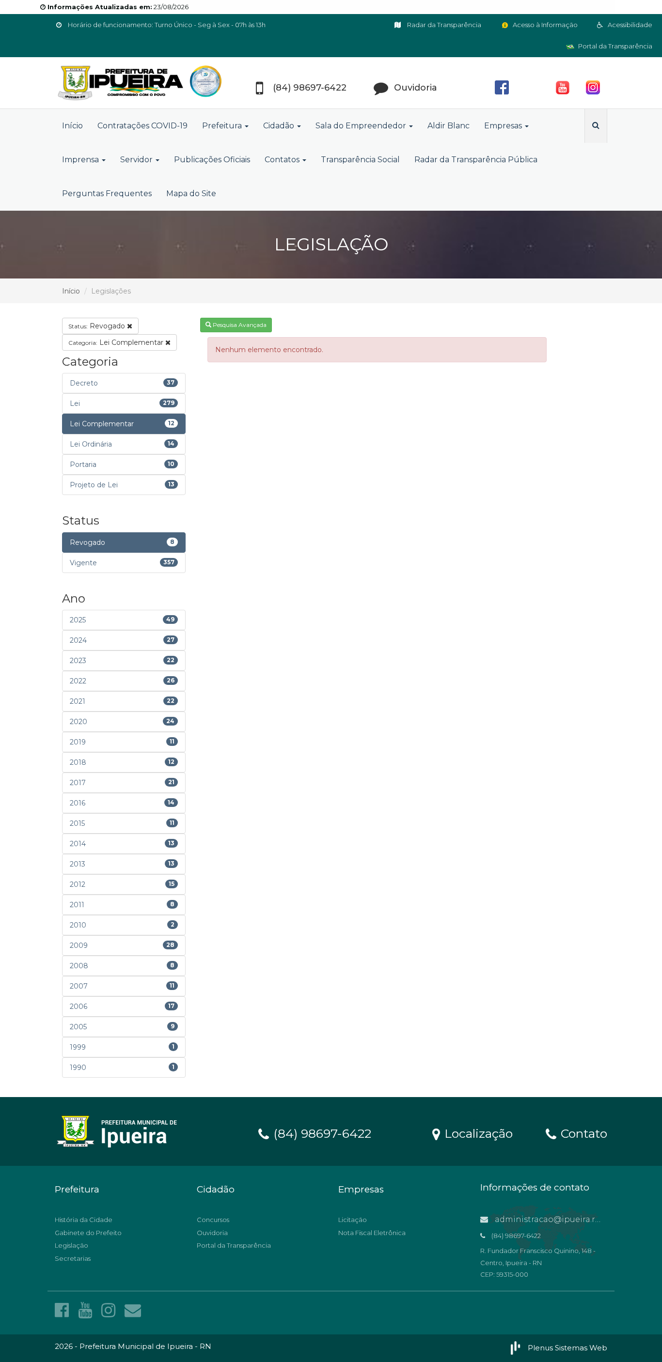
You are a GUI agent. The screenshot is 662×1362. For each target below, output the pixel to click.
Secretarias (73, 1258)
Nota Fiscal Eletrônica (372, 1233)
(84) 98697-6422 (320, 1133)
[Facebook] (64, 1310)
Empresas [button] (504, 125)
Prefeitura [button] (223, 125)
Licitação (352, 1219)
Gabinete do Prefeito (88, 1233)
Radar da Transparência (443, 25)
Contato (582, 1133)
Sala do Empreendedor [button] (361, 125)
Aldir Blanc (448, 125)
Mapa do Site (191, 193)
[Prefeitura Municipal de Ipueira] (142, 83)
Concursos (213, 1219)
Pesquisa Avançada (239, 324)
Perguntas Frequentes (107, 193)
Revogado (97, 326)
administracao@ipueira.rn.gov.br (560, 1219)
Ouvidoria (212, 1233)
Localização (477, 1133)
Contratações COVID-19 (142, 125)
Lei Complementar (116, 342)
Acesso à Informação (544, 25)
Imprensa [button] (81, 159)
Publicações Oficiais (212, 159)
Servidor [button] (137, 159)
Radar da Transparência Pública (475, 159)
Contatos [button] (283, 159)
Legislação (71, 1245)
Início (72, 125)
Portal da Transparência (614, 46)
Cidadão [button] (279, 125)
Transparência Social (360, 159)
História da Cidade (83, 1219)
